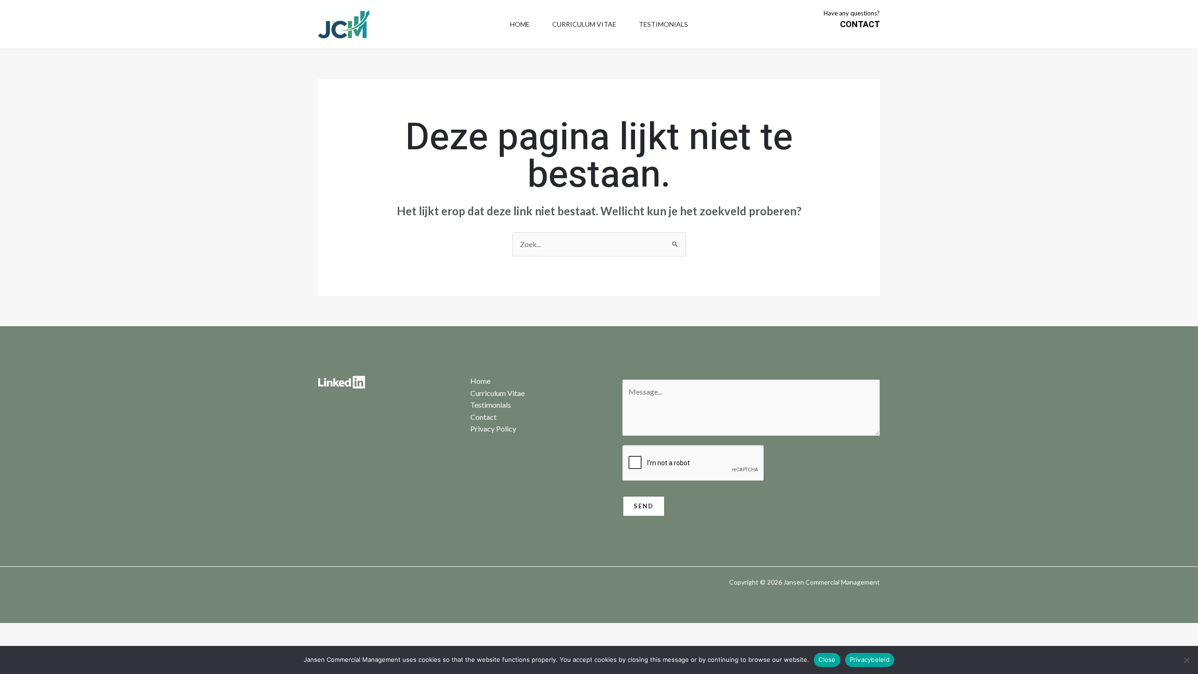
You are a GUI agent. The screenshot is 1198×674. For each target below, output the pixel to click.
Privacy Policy (493, 428)
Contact (483, 416)
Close (826, 659)
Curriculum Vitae (584, 24)
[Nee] (1186, 660)
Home (520, 24)
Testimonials (663, 24)
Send (644, 506)
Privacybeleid (870, 659)
